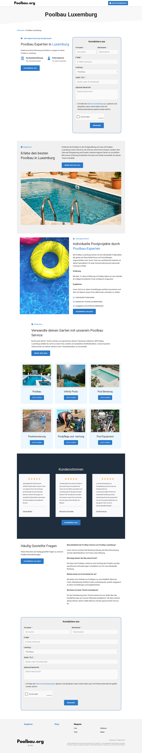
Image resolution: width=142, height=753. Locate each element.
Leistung (79, 67)
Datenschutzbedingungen (97, 104)
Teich (75, 732)
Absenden (97, 125)
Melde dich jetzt (40, 353)
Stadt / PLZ (80, 77)
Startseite (20, 30)
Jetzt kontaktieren (119, 3)
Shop (56, 724)
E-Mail (78, 57)
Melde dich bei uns (72, 165)
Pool (75, 728)
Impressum (112, 740)
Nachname (102, 47)
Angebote (28, 724)
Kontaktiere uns (30, 68)
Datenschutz (121, 740)
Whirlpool (103, 728)
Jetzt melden (37, 397)
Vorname (79, 47)
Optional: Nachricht (83, 87)
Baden (102, 732)
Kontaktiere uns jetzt (84, 311)
